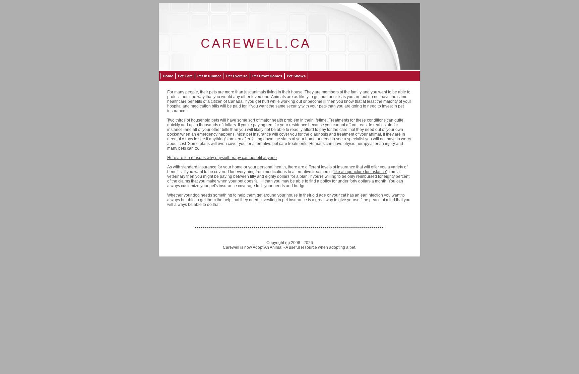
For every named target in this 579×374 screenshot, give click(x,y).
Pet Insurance (209, 76)
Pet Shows (296, 76)
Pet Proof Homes (267, 76)
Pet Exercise (237, 76)
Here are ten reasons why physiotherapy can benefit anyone (222, 157)
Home (168, 76)
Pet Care (185, 76)
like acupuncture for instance (360, 171)
